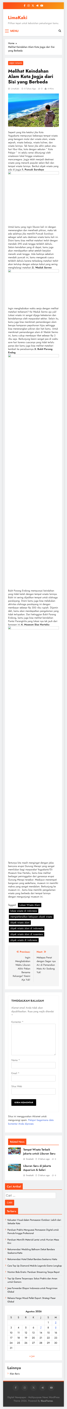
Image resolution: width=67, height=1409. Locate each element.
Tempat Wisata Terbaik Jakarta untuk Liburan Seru (39, 1152)
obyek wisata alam (19, 922)
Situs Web (16, 1086)
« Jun (32, 1356)
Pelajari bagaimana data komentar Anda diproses (31, 1122)
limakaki (30, 1158)
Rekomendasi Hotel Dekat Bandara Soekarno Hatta (32, 1259)
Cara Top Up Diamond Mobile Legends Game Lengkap (34, 1265)
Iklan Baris (15, 1373)
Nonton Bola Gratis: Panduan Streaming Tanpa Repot (33, 1272)
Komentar (17, 1022)
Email (15, 1073)
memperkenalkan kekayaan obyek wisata (31, 916)
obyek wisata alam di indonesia (26, 928)
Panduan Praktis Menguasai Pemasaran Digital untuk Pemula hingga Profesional (33, 1231)
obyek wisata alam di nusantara (26, 934)
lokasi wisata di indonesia (23, 911)
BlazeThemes (47, 1400)
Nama (15, 1060)
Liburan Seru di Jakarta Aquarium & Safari (37, 1168)
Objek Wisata (15, 63)
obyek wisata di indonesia (23, 940)
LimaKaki (17, 17)
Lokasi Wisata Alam (29, 905)
